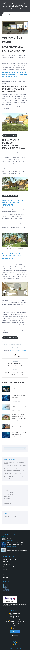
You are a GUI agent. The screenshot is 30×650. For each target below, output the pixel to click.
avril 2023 (6, 502)
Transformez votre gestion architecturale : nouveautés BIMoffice (19, 406)
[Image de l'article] (6, 389)
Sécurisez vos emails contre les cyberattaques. (19, 433)
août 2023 (7, 498)
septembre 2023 (8, 496)
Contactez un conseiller (10, 195)
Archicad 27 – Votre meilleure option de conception (20, 425)
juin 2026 (6, 491)
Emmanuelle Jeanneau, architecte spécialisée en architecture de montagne (19, 416)
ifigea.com (15, 628)
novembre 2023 (8, 494)
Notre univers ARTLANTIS (10, 337)
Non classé (7, 520)
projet (21, 350)
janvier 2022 (7, 503)
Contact (5, 577)
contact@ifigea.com (15, 626)
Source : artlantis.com (8, 342)
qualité (24, 350)
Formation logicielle (9, 518)
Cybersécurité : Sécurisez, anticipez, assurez (18, 387)
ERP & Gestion (7, 561)
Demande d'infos (8, 574)
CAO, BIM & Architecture (9, 22)
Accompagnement (8, 566)
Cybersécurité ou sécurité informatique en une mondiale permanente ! (18, 397)
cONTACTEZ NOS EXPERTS (9, 135)
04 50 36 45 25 (15, 623)
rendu (15, 352)
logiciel (18, 350)
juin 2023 (6, 500)
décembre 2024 (8, 492)
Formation (6, 569)
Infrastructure (7, 564)
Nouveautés (6, 24)
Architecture (13, 350)
